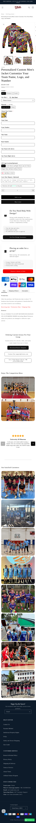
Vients (15, 819)
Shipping (3, 86)
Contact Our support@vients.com (18, 354)
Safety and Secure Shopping (11, 740)
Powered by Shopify (21, 819)
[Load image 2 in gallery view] (18, 60)
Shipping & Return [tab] (14, 291)
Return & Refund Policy (10, 755)
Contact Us (6, 724)
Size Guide (6, 744)
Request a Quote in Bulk (18, 271)
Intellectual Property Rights (11, 732)
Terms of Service (8, 767)
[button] (2, 7)
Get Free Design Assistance (18, 237)
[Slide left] (2, 61)
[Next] (33, 444)
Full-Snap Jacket (10, 14)
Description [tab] (25, 291)
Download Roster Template (18, 347)
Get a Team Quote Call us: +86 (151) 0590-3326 (18, 360)
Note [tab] (4, 291)
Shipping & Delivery (9, 763)
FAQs (5, 736)
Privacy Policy (7, 759)
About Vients (7, 771)
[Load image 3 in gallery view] (27, 60)
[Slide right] (34, 61)
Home (2, 14)
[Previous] (3, 444)
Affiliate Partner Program (10, 775)
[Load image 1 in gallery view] (8, 60)
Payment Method (8, 728)
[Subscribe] (29, 712)
